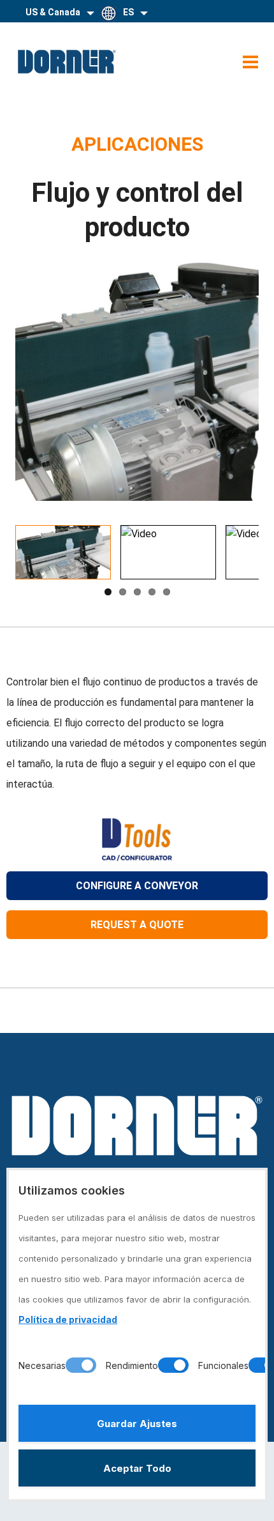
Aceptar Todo (137, 1468)
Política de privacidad (67, 1319)
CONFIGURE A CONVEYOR (137, 886)
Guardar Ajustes (137, 1424)
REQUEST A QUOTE (137, 925)
